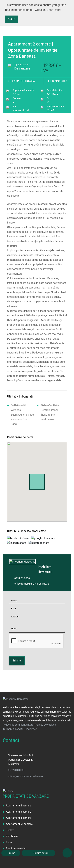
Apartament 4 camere (18, 817)
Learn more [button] (54, 9)
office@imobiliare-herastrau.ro (31, 583)
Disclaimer (31, 729)
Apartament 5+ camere (19, 824)
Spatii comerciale (16, 848)
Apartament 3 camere (18, 811)
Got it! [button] (11, 19)
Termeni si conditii (13, 729)
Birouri (9, 842)
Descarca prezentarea (21, 81)
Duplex (10, 830)
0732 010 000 (22, 578)
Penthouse (12, 836)
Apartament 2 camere (18, 805)
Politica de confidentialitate (18, 724)
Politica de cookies (45, 724)
